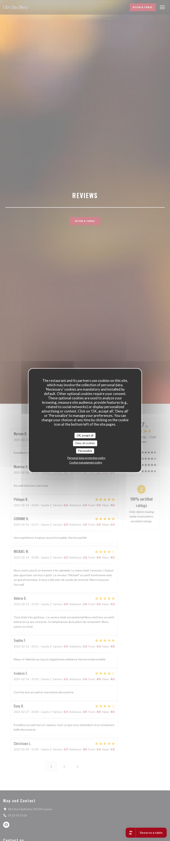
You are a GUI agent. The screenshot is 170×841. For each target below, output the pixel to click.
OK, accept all (85, 435)
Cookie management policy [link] (85, 462)
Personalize (85, 450)
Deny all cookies (85, 443)
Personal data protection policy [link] (86, 458)
